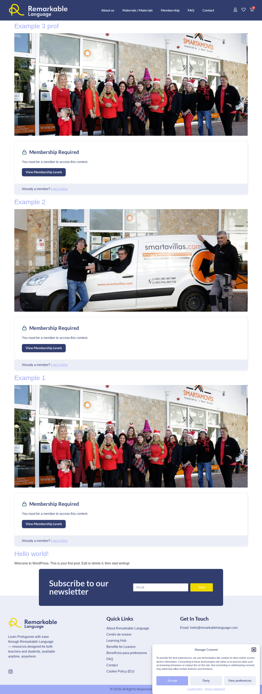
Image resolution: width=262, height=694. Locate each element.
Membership (170, 10)
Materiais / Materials (137, 10)
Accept (172, 680)
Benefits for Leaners (121, 646)
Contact (208, 10)
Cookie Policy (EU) (120, 671)
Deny (206, 680)
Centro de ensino (118, 634)
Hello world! (31, 553)
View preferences (240, 680)
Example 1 (29, 378)
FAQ (191, 10)
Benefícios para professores (126, 653)
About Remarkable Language (127, 628)
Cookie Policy (195, 689)
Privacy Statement (215, 689)
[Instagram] (10, 671)
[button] (254, 650)
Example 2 (29, 202)
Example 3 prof (36, 26)
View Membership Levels (44, 172)
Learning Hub (116, 640)
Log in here (59, 189)
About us (107, 10)
